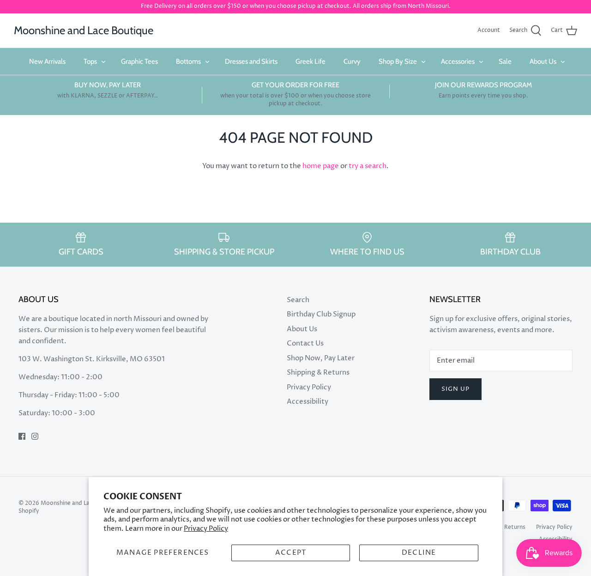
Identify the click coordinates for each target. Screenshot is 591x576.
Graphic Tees (139, 61)
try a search (367, 166)
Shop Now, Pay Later (321, 358)
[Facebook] (21, 436)
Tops (90, 61)
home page (320, 166)
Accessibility (307, 401)
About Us (543, 61)
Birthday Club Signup (321, 314)
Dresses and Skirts (251, 61)
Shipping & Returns (318, 372)
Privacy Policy (206, 529)
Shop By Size (398, 61)
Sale (505, 61)
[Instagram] (34, 436)
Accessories (458, 61)
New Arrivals (47, 61)
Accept (290, 553)
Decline (419, 553)
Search (298, 300)
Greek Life (311, 61)
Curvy (352, 61)
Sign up (455, 389)
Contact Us (305, 343)
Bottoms (188, 61)
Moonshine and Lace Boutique (81, 503)
